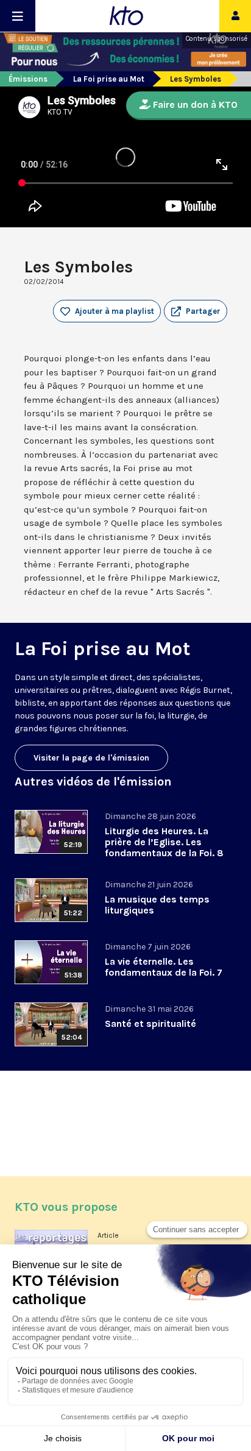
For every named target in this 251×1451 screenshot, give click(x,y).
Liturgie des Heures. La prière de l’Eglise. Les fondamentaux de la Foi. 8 (164, 842)
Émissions (28, 78)
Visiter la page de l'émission (91, 758)
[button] (195, 311)
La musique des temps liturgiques (157, 904)
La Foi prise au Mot (108, 78)
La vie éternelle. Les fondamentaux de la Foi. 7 (163, 967)
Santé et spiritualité (150, 1023)
